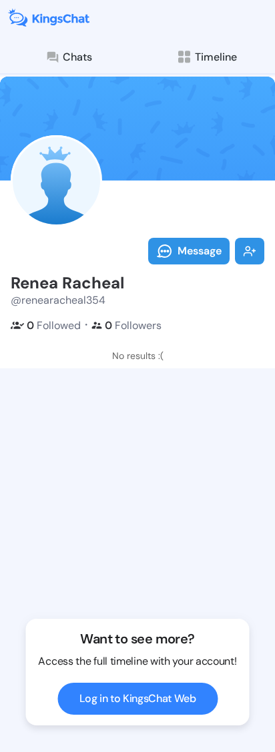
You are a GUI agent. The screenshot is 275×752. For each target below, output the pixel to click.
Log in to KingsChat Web (137, 698)
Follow (249, 251)
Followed (54, 325)
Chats (77, 57)
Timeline (216, 57)
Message (200, 251)
